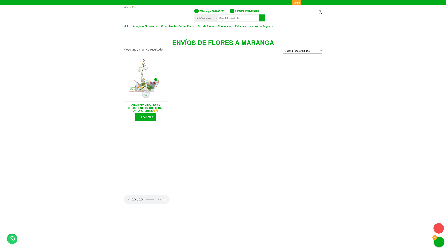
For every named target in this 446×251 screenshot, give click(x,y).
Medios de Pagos (259, 26)
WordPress (212, 216)
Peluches (240, 26)
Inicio (126, 26)
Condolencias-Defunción (176, 26)
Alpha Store (243, 216)
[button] (12, 239)
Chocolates (225, 26)
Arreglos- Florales (143, 26)
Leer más (147, 117)
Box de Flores (206, 26)
